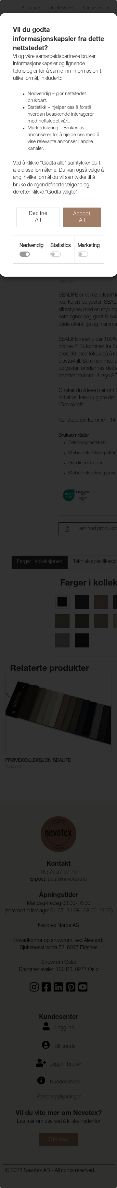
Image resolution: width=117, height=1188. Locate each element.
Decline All (38, 217)
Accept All (82, 218)
